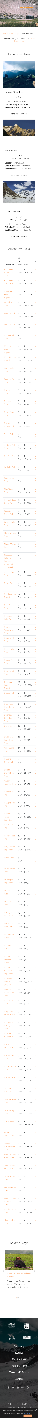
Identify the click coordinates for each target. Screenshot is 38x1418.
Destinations (19, 1359)
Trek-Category (16, 34)
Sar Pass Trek (10, 1077)
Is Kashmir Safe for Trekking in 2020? (19, 1274)
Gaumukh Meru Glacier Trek (10, 1146)
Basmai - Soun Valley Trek (9, 630)
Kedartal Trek (11, 150)
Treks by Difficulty (19, 1372)
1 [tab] (17, 1298)
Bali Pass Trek (10, 456)
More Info (27, 1413)
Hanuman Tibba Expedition (8, 817)
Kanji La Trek (9, 324)
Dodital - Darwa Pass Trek (9, 773)
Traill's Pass (9, 1121)
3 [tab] (19, 1298)
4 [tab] (21, 1298)
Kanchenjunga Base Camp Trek (10, 1201)
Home (5, 34)
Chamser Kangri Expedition (8, 685)
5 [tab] (22, 1298)
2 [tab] (18, 1298)
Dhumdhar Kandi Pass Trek (8, 740)
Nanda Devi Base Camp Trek (9, 992)
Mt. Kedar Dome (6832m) (8, 981)
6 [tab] (23, 1298)
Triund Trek (8, 434)
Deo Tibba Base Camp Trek (9, 707)
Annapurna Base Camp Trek (9, 272)
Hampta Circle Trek (14, 92)
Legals (19, 1352)
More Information (19, 114)
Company (19, 1346)
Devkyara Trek (10, 726)
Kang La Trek (9, 313)
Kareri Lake (9, 858)
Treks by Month (19, 1365)
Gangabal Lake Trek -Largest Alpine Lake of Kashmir (9, 561)
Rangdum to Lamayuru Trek (9, 1025)
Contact (19, 1378)
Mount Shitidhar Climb (7, 959)
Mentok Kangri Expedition (8, 349)
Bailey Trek (8, 583)
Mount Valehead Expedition (8, 970)
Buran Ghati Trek (12, 211)
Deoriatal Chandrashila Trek (9, 718)
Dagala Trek (9, 693)
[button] (3, 1271)
